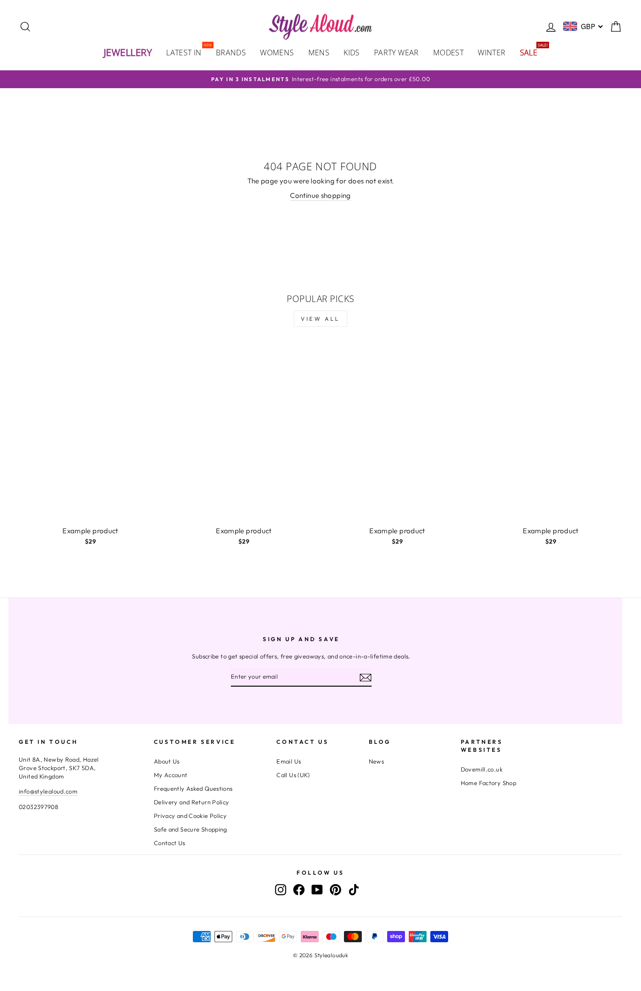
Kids (351, 52)
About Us (167, 761)
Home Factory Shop (488, 783)
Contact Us (169, 843)
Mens (319, 52)
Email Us (288, 761)
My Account (171, 775)
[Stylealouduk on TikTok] (353, 889)
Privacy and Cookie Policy (190, 815)
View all (320, 318)
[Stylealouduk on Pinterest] (335, 889)
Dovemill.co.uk (482, 769)
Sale (532, 51)
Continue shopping (320, 195)
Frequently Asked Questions (193, 788)
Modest (448, 52)
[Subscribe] (365, 677)
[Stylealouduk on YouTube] (317, 889)
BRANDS (231, 52)
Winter (491, 52)
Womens (277, 52)
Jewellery (128, 52)
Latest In (187, 51)
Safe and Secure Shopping (190, 829)
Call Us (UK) (293, 775)
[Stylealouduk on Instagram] (280, 889)
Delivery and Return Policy (191, 802)
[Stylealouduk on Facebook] (299, 889)
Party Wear (396, 52)
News (376, 761)
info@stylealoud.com (48, 791)
